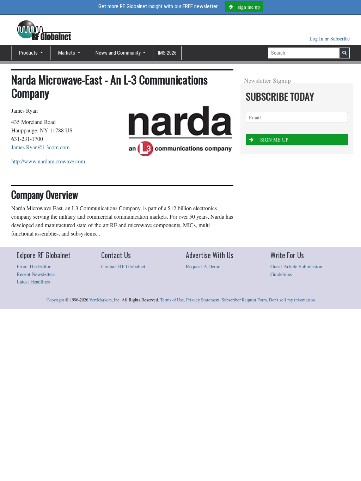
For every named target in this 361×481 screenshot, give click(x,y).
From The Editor (34, 266)
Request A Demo (203, 266)
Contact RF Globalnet (123, 266)
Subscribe (340, 38)
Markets (67, 53)
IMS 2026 (167, 53)
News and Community (119, 53)
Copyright (55, 300)
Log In (317, 38)
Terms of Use (172, 300)
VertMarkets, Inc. (105, 300)
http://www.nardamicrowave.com (48, 161)
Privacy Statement (203, 300)
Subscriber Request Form (244, 300)
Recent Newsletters (36, 274)
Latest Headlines (33, 281)
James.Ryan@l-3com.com (40, 147)
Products (29, 53)
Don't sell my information (292, 300)
